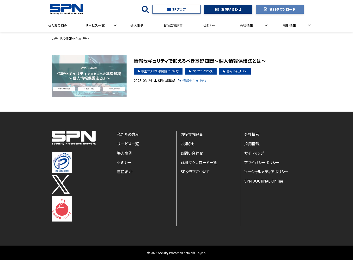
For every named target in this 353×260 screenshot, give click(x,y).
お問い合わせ (231, 9)
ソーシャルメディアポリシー (266, 171)
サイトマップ (254, 153)
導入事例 (137, 25)
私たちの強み (57, 25)
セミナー (209, 25)
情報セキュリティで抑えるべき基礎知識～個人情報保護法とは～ (200, 60)
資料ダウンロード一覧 (199, 162)
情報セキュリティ (236, 71)
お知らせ (188, 143)
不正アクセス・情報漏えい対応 (160, 71)
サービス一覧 (95, 25)
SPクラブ (179, 9)
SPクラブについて (195, 171)
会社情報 (246, 25)
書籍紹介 (124, 171)
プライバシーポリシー (262, 162)
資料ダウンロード (282, 9)
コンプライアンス (202, 71)
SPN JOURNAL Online (263, 181)
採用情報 (289, 25)
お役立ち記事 (173, 25)
